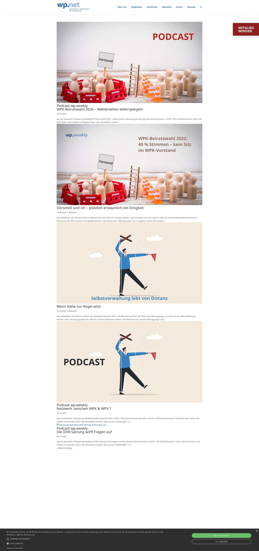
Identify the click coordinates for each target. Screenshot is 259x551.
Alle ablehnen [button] (222, 542)
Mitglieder (136, 7)
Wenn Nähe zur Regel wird (78, 306)
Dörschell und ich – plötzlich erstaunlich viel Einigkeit (100, 207)
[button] (20, 539)
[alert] (129, 540)
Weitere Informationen (26, 535)
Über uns (122, 7)
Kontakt (191, 7)
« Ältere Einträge (64, 448)
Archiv (179, 7)
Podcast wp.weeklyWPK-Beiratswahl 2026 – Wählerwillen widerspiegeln (100, 107)
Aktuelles (167, 7)
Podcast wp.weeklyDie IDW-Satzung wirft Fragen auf (84, 430)
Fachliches (152, 7)
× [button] (257, 531)
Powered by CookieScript (15, 548)
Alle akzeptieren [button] (222, 536)
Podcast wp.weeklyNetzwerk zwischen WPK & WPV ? (84, 406)
